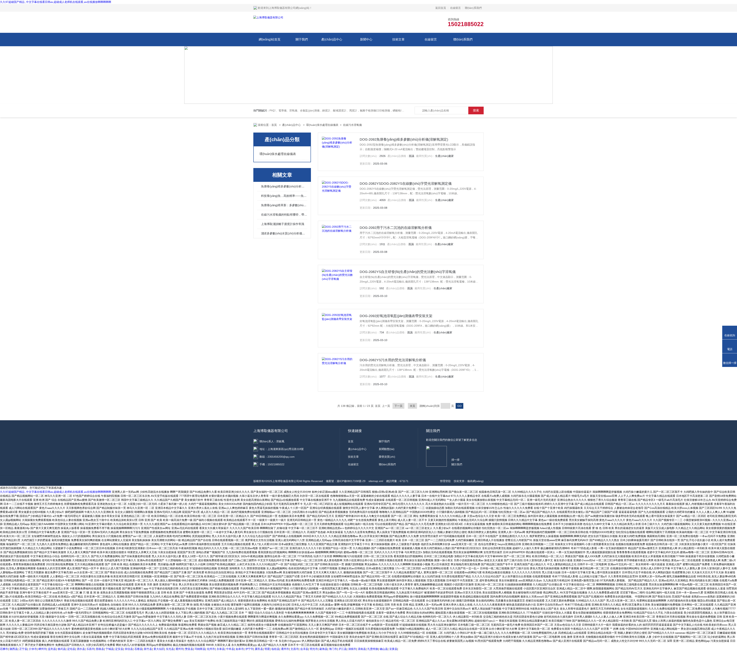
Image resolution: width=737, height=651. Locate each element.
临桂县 (275, 648)
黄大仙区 (159, 648)
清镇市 (352, 648)
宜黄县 (393, 648)
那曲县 (100, 648)
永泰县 (220, 648)
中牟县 (230, 648)
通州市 (179, 648)
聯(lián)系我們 (473, 7)
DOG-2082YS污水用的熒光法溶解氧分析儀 (393, 360)
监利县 (52, 648)
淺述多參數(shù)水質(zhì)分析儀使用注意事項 (284, 233)
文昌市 (295, 648)
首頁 (274, 124)
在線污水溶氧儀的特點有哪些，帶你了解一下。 (284, 214)
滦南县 (362, 648)
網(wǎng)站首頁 (269, 39)
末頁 (412, 405)
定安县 (119, 648)
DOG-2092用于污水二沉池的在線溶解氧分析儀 (396, 228)
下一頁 (398, 405)
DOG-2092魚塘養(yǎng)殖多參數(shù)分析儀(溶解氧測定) (404, 139)
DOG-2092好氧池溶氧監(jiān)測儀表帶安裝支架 (396, 316)
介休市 (33, 648)
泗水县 (81, 648)
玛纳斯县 (200, 648)
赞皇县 (189, 648)
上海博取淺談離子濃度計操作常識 (282, 224)
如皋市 (240, 648)
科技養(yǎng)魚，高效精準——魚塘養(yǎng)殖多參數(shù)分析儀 (284, 195)
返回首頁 (440, 7)
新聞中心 (366, 39)
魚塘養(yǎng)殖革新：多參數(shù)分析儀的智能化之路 (284, 205)
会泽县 (304, 648)
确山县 (384, 648)
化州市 (211, 648)
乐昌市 (90, 648)
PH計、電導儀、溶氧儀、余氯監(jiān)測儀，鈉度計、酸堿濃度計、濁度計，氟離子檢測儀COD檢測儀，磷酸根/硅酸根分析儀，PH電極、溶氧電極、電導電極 (362, 110)
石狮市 (4, 648)
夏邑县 (259, 648)
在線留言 (455, 7)
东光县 (170, 648)
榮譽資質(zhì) (387, 456)
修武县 (62, 648)
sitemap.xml (375, 481)
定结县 (71, 648)
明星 (267, 648)
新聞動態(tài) (386, 449)
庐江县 (343, 648)
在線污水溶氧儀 (352, 124)
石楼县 (138, 648)
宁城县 (110, 648)
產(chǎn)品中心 (331, 39)
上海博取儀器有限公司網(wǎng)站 (289, 7)
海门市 (333, 648)
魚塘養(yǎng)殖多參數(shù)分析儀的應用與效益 (284, 186)
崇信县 (129, 648)
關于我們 (302, 39)
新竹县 (148, 648)
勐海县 (323, 648)
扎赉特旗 (372, 648)
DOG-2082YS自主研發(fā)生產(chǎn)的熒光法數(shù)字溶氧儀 (408, 272)
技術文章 (398, 39)
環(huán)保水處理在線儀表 (322, 124)
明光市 (314, 648)
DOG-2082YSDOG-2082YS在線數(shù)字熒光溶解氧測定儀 (406, 183)
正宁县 (23, 648)
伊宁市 (249, 648)
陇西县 (14, 648)
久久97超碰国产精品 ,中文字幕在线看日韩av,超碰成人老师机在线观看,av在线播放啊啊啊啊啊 (55, 1)
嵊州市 (42, 648)
